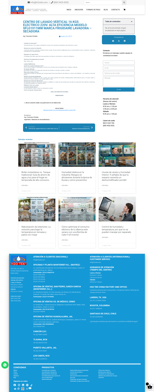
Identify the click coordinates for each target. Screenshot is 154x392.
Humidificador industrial (49, 370)
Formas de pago (93, 10)
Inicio (69, 10)
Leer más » (24, 185)
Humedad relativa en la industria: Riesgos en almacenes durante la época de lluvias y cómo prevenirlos (77, 176)
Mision (15, 370)
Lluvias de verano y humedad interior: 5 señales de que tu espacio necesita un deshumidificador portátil (116, 176)
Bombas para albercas (104, 372)
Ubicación (79, 10)
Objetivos (16, 376)
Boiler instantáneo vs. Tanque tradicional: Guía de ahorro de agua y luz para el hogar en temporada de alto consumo (35, 176)
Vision (15, 372)
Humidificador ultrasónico (49, 372)
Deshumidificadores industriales (79, 370)
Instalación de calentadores (106, 374)
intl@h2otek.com (95, 262)
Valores (16, 374)
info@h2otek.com (39, 2)
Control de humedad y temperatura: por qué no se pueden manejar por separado (116, 229)
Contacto (115, 10)
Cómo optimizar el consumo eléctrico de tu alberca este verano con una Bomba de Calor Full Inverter (75, 231)
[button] (131, 21)
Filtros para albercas (104, 370)
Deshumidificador (47, 379)
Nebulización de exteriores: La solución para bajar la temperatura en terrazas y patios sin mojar (35, 231)
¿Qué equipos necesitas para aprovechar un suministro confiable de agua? (114, 321)
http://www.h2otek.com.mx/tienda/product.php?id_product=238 (59, 110)
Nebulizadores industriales (49, 374)
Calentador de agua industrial (78, 379)
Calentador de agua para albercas (79, 381)
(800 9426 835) (61, 2)
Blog (106, 10)
